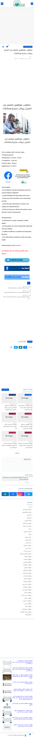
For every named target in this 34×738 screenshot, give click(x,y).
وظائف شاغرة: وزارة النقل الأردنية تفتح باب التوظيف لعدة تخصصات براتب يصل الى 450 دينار (22, 669)
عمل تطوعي (28, 540)
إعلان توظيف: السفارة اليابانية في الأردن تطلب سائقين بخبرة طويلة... (10, 407)
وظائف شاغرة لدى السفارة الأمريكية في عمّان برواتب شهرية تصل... (25, 445)
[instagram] (21, 494)
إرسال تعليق (27, 459)
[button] (25, 347)
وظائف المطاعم (27, 587)
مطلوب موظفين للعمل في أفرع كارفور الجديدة (18, 288)
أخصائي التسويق (27, 509)
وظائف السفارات (27, 573)
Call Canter (28, 614)
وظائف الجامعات (27, 564)
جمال (29, 534)
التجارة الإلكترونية (26, 512)
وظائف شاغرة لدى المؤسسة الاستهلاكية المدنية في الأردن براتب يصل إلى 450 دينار (22, 662)
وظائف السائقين (27, 570)
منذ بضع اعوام (25, 286)
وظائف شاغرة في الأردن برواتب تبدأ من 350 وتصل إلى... (10, 426)
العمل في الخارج (27, 523)
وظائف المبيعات (27, 581)
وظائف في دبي (27, 603)
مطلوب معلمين (27, 545)
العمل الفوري (28, 520)
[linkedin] (5, 494)
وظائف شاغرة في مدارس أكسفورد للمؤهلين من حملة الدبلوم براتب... (9, 445)
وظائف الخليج (27, 567)
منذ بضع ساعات (12, 404)
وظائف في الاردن (27, 46)
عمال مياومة (28, 537)
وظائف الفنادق (27, 578)
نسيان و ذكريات (27, 551)
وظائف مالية (28, 606)
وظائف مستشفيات (26, 609)
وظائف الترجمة (27, 559)
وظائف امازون (27, 592)
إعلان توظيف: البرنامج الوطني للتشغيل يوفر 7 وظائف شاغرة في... (26, 426)
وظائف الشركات (27, 576)
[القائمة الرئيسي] (32, 3)
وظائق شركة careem (25, 612)
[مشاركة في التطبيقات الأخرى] (11, 347)
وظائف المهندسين (26, 589)
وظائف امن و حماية (26, 595)
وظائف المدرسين (26, 584)
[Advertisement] (17, 26)
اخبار (30, 506)
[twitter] (28, 494)
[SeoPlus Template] (25, 735)
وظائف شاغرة (27, 598)
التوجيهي (29, 517)
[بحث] (2, 3)
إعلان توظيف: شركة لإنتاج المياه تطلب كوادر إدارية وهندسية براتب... (25, 407)
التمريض (29, 515)
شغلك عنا (10, 735)
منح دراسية (28, 548)
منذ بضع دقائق (28, 404)
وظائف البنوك (27, 556)
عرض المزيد (5, 389)
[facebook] (13, 494)
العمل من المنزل (27, 526)
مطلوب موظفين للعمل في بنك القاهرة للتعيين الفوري (16, 292)
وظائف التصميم (27, 562)
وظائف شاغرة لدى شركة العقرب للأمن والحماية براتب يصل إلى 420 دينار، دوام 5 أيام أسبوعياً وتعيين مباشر (22, 698)
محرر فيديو (28, 542)
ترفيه (30, 528)
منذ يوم (29, 422)
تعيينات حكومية (27, 531)
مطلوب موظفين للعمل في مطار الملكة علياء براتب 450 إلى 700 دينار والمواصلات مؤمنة (22, 676)
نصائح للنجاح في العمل (25, 553)
